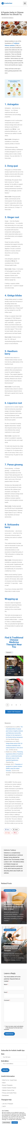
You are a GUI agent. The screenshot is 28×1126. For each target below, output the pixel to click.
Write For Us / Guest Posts (9, 1080)
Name (6, 984)
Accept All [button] (14, 1122)
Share (7, 829)
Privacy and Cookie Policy (9, 1093)
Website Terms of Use (8, 1090)
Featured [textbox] (8, 652)
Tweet (16, 829)
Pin (16, 832)
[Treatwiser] (7, 3)
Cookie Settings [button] (6, 1122)
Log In (4, 1106)
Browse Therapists (7, 1085)
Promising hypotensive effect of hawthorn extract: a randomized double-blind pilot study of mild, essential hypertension (14, 756)
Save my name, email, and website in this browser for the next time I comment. (13, 1028)
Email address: (5, 1061)
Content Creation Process (9, 1088)
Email (6, 992)
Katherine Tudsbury (8, 17)
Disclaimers (5, 1095)
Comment (7, 1000)
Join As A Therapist (7, 1103)
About (4, 1082)
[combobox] (9, 652)
